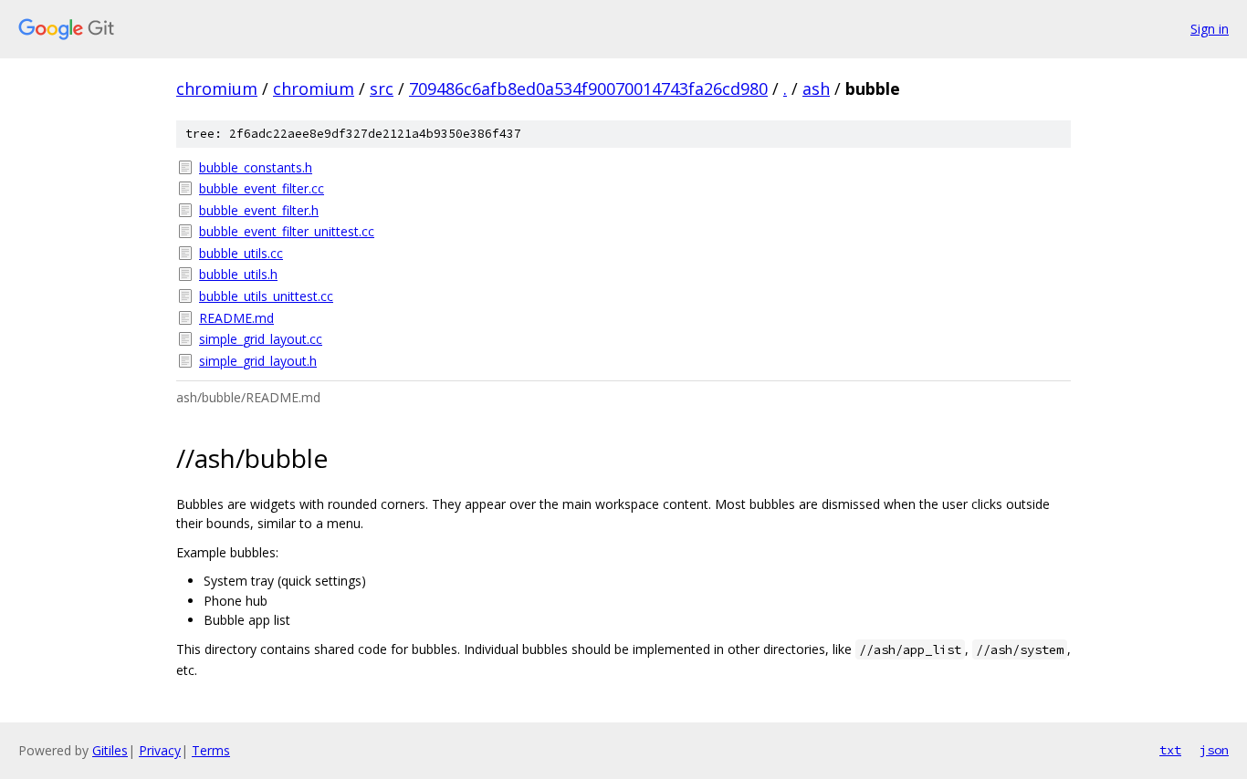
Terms (211, 750)
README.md (236, 318)
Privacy (160, 750)
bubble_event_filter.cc (261, 188)
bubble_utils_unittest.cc (266, 296)
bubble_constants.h (255, 167)
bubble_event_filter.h (259, 210)
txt (1170, 750)
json (1214, 750)
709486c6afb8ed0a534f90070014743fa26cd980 (588, 88)
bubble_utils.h (238, 274)
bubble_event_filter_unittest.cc (286, 231)
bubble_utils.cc (241, 253)
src (381, 88)
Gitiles (110, 750)
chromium (216, 88)
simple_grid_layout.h (258, 360)
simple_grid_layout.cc (260, 339)
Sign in (1209, 28)
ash (816, 88)
